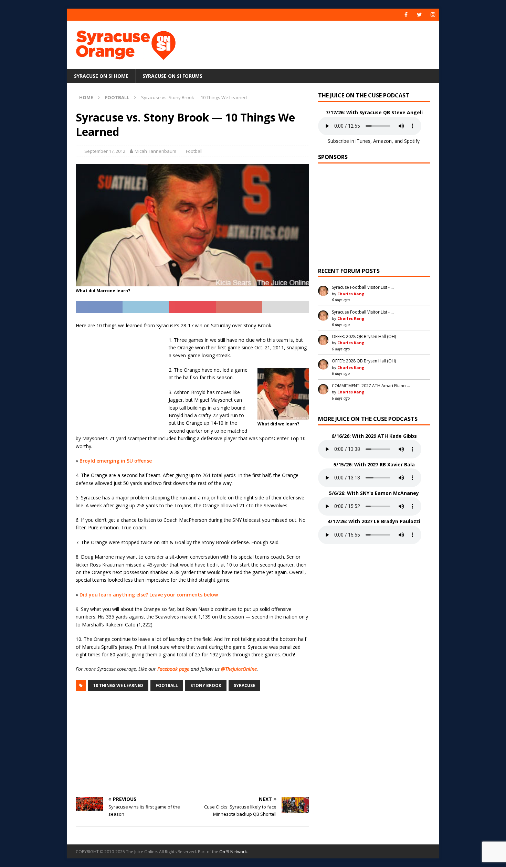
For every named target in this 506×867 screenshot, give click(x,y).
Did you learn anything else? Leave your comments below (149, 594)
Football (194, 151)
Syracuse (244, 685)
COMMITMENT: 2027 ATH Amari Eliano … (371, 386)
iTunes (363, 141)
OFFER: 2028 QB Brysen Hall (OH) (364, 336)
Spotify (412, 141)
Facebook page (173, 669)
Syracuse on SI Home (101, 76)
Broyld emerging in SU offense (116, 460)
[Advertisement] (319, 43)
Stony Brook (205, 685)
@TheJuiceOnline (239, 669)
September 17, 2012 (104, 151)
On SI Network (233, 852)
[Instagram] (433, 15)
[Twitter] (419, 15)
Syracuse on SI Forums (172, 76)
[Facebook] (406, 15)
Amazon (382, 141)
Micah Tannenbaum (155, 151)
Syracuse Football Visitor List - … (363, 287)
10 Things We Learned (118, 685)
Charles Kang (350, 293)
